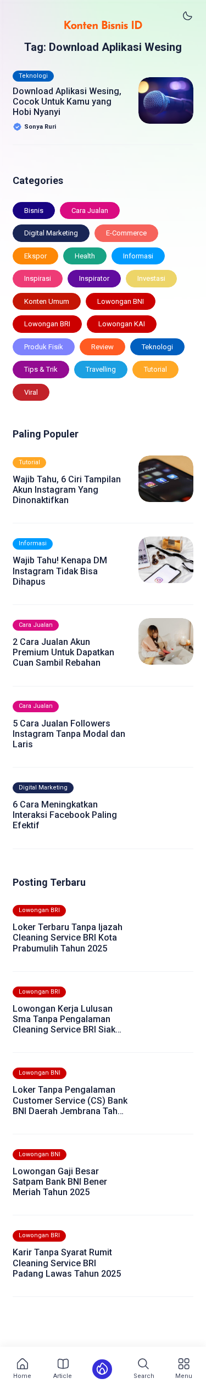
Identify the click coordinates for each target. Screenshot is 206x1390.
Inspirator (94, 278)
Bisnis (33, 210)
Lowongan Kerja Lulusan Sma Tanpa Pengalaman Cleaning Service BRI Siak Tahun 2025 (64, 1019)
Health (85, 256)
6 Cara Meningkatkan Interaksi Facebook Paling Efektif (65, 814)
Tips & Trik (41, 369)
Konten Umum (46, 301)
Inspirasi (37, 278)
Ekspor (35, 256)
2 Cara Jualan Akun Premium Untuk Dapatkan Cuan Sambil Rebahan (63, 652)
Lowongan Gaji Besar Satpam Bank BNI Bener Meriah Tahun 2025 (60, 1181)
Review (102, 347)
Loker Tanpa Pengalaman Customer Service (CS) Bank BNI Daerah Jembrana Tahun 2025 (70, 1100)
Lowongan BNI (120, 301)
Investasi (151, 278)
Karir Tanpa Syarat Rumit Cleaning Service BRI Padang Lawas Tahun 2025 (67, 1262)
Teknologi (33, 75)
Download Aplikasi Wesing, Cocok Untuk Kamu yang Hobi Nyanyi (67, 101)
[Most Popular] (102, 1369)
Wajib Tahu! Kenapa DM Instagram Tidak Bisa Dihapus (60, 570)
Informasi (138, 256)
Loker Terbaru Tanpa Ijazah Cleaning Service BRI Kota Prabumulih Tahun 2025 (68, 937)
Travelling (101, 369)
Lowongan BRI (47, 324)
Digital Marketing (51, 233)
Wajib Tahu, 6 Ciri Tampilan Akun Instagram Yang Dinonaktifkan (67, 489)
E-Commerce (126, 233)
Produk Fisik (43, 347)
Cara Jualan (89, 210)
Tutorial (155, 369)
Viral (31, 392)
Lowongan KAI (121, 324)
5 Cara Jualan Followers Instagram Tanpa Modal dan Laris (69, 733)
